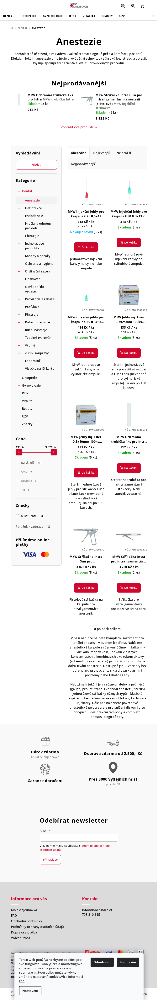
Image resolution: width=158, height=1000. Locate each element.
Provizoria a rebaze (40, 299)
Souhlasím (128, 962)
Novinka (29, 480)
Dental (27, 191)
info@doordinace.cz (97, 910)
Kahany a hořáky (37, 256)
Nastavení (30, 991)
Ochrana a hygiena (39, 263)
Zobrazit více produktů (77, 127)
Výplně (30, 345)
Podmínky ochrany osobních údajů (37, 927)
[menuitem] (8, 16)
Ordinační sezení (38, 271)
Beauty (27, 408)
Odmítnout (102, 962)
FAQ (14, 915)
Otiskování (33, 279)
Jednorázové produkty (34, 245)
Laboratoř (33, 361)
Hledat (36, 164)
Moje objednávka (24, 910)
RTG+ (26, 393)
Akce (26, 471)
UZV (25, 416)
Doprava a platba (24, 932)
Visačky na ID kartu (40, 368)
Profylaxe (32, 307)
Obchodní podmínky (26, 921)
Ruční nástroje (36, 330)
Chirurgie (32, 236)
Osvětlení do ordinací (34, 289)
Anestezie (32, 200)
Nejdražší (124, 153)
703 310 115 (91, 914)
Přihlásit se (50, 859)
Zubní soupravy (37, 353)
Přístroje (31, 314)
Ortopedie (30, 378)
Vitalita (27, 401)
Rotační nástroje (37, 322)
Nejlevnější (101, 153)
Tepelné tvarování (38, 338)
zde (21, 981)
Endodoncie (34, 216)
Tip (25, 490)
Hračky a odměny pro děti (38, 225)
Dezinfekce (33, 208)
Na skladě (30, 462)
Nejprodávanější (83, 164)
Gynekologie (31, 385)
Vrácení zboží (21, 938)
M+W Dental (32, 516)
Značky (27, 424)
